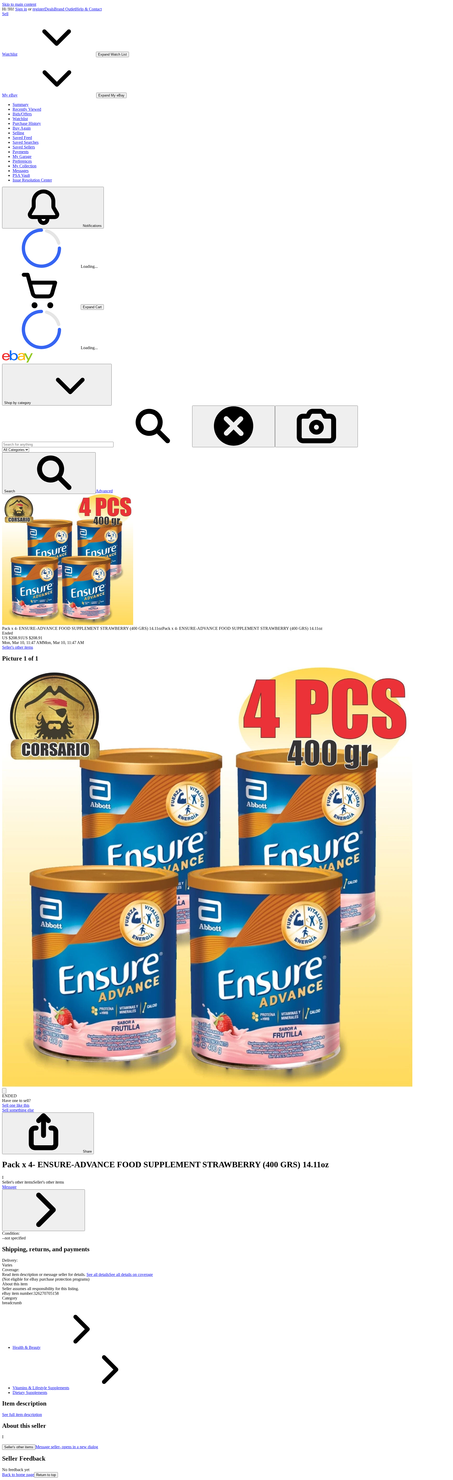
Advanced (104, 491)
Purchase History (27, 123)
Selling (18, 133)
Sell (5, 14)
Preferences (22, 161)
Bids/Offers (22, 114)
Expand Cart (92, 307)
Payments (21, 152)
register (39, 9)
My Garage (22, 156)
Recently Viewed (27, 109)
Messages (21, 170)
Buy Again (22, 128)
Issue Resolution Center (32, 180)
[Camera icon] (316, 426)
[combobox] (58, 444)
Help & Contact (89, 9)
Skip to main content (19, 4)
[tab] (226, 1284)
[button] (49, 473)
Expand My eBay (111, 95)
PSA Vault (21, 175)
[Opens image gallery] (4, 1091)
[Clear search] (233, 426)
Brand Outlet (65, 9)
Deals (49, 9)
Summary (21, 104)
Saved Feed (22, 137)
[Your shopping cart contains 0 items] (41, 307)
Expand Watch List (112, 54)
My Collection (24, 166)
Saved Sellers (24, 147)
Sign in (21, 9)
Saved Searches (26, 142)
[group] (226, 877)
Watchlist (20, 118)
